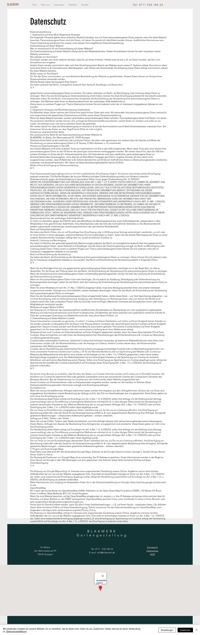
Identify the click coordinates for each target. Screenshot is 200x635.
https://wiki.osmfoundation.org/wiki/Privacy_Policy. (71, 510)
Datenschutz (152, 550)
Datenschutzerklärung (16, 631)
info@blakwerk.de (106, 552)
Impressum (152, 547)
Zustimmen (185, 630)
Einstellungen (167, 630)
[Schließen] (196, 630)
